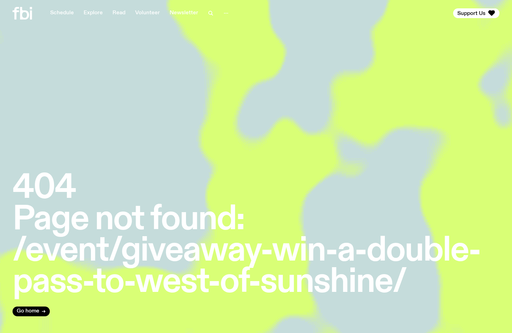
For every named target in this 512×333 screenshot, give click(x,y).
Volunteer (147, 13)
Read (119, 13)
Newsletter (184, 13)
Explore (93, 13)
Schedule (62, 13)
